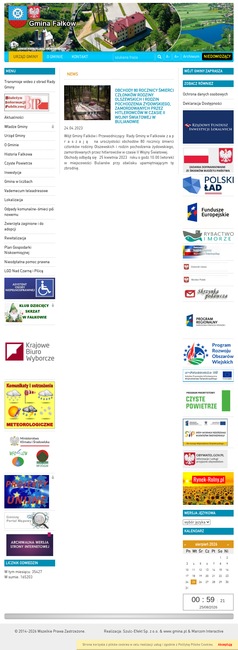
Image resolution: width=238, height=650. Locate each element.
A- (168, 56)
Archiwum (191, 56)
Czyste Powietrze (18, 163)
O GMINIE (55, 57)
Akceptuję (225, 645)
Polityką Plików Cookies (195, 645)
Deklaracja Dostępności (202, 103)
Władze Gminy (16, 126)
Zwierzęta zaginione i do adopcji (24, 226)
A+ (176, 56)
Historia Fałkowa (18, 154)
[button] (52, 127)
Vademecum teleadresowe (26, 191)
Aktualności (14, 117)
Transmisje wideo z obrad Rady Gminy (29, 84)
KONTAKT (80, 57)
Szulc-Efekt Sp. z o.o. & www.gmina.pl (155, 631)
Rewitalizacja (15, 238)
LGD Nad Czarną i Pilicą (23, 271)
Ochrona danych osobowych (205, 94)
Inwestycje (12, 172)
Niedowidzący (217, 56)
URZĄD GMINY (25, 57)
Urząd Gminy (14, 135)
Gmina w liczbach (18, 181)
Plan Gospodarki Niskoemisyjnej (17, 250)
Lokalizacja (13, 200)
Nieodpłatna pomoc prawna (27, 262)
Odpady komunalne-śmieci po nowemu (28, 212)
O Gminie (11, 145)
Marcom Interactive (207, 631)
